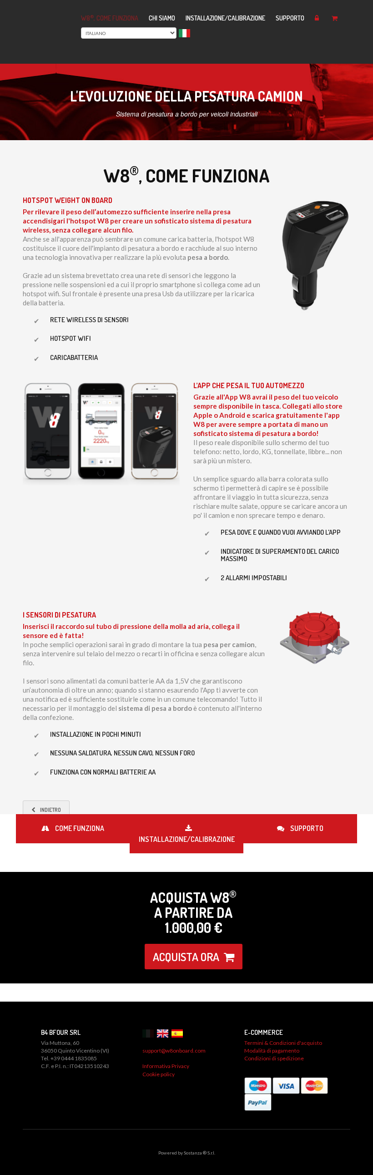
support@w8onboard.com (174, 1050)
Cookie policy (158, 1074)
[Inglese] (164, 1032)
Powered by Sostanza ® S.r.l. (186, 1152)
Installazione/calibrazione (187, 839)
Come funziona (79, 828)
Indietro (50, 809)
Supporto (290, 18)
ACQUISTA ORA (186, 956)
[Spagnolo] (178, 1032)
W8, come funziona (109, 18)
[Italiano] (149, 1032)
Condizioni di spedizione (274, 1058)
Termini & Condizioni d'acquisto (283, 1042)
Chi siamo (162, 18)
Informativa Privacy (165, 1066)
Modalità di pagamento (271, 1050)
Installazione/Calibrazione (225, 18)
